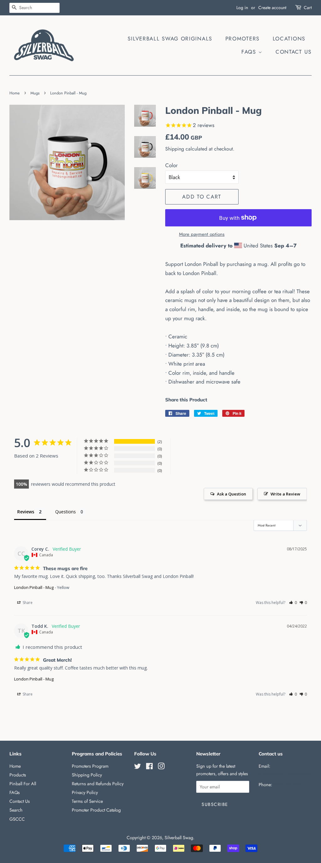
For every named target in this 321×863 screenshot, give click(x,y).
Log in (242, 7)
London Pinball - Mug (34, 587)
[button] (293, 602)
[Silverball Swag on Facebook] (149, 767)
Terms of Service (87, 801)
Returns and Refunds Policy (98, 784)
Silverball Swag (179, 837)
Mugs (34, 93)
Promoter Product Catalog (96, 810)
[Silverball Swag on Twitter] (137, 767)
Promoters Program (90, 766)
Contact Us (294, 52)
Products (17, 775)
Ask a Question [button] (231, 494)
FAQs (249, 52)
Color (171, 165)
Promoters (242, 38)
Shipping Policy (87, 775)
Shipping (174, 148)
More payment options (201, 234)
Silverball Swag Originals (170, 38)
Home (14, 93)
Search (16, 810)
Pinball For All (22, 784)
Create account (272, 7)
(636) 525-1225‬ (288, 784)
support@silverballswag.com (285, 773)
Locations (289, 38)
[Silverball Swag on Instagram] (161, 767)
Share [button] (27, 602)
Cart (308, 7)
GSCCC (17, 819)
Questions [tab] (65, 512)
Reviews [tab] (25, 512)
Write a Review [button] (285, 494)
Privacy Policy (85, 792)
